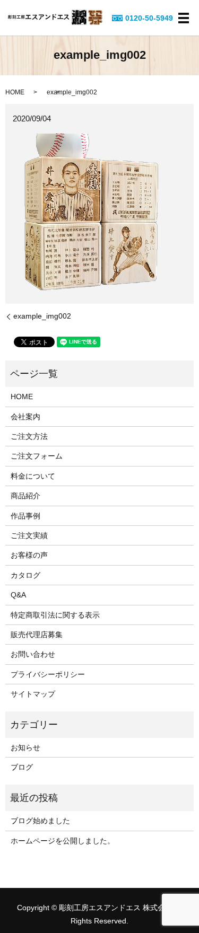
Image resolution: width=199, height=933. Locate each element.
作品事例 (25, 516)
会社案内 (25, 416)
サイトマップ (33, 694)
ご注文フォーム (37, 456)
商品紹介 (25, 495)
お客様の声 (29, 555)
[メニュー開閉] (183, 18)
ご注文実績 (29, 535)
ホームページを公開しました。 (63, 841)
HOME (14, 92)
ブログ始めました (40, 820)
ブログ (22, 767)
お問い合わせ (33, 654)
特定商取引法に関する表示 (55, 615)
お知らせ (25, 747)
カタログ (25, 575)
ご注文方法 (29, 436)
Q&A (18, 595)
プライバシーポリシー (48, 674)
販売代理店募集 (37, 634)
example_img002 (42, 316)
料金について (33, 476)
